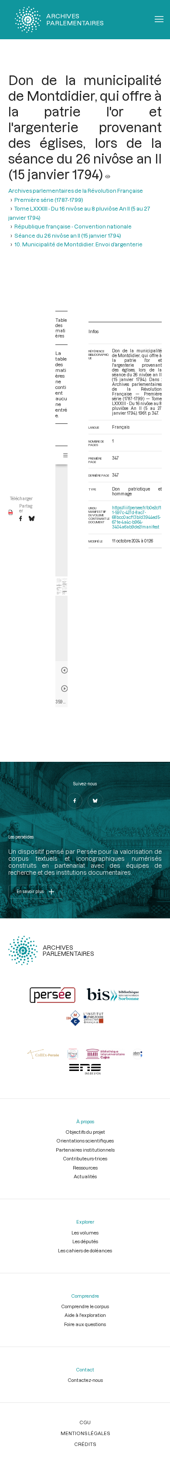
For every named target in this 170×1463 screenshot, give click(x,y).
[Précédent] (64, 670)
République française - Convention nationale (73, 226)
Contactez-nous (85, 1380)
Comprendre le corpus (85, 1306)
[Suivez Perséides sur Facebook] (74, 800)
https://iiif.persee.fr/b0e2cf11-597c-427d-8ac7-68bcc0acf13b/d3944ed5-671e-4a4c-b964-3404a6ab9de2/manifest (136, 517)
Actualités (85, 1176)
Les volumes (85, 1232)
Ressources (85, 1167)
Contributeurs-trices (85, 1158)
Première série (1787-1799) (48, 200)
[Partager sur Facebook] (20, 519)
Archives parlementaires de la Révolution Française (75, 191)
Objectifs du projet (85, 1132)
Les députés (85, 1241)
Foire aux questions (85, 1324)
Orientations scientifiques (85, 1140)
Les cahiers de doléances (85, 1250)
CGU (85, 1422)
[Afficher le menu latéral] (66, 455)
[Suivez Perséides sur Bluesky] (95, 800)
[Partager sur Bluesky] (31, 519)
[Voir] (107, 174)
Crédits (85, 1444)
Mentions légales (85, 1433)
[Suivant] (64, 688)
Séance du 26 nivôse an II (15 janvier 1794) (67, 235)
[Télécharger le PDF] (10, 513)
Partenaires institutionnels (85, 1150)
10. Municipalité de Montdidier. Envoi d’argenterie (78, 244)
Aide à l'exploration (85, 1315)
